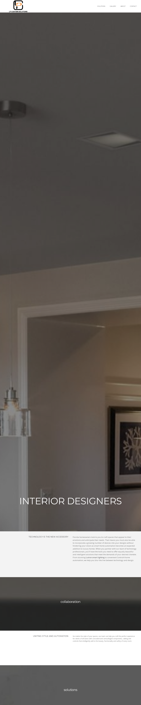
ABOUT (123, 6)
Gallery (113, 6)
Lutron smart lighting (95, 557)
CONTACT (133, 6)
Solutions (101, 6)
